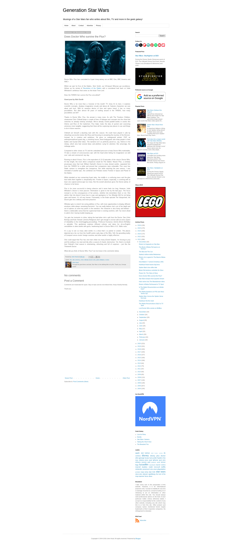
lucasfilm (143, 464)
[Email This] (90, 257)
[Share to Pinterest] (99, 257)
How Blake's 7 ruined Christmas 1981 (151, 262)
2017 (139, 352)
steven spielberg (149, 474)
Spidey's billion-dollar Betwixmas (150, 254)
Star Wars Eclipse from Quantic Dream (151, 279)
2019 (139, 346)
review (107, 260)
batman (147, 453)
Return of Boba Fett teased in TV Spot (151, 284)
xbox (150, 476)
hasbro (160, 458)
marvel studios (141, 467)
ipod (160, 460)
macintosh (152, 465)
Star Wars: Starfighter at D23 (147, 56)
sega (142, 472)
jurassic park (146, 462)
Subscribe (143, 520)
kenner (163, 462)
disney (145, 455)
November (142, 312)
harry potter (153, 458)
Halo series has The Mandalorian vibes (152, 281)
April (141, 331)
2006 (139, 383)
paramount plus (148, 469)
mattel (151, 467)
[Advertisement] (97, 359)
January (142, 340)
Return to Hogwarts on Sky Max (149, 244)
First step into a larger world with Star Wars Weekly (156, 140)
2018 (139, 349)
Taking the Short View (144, 442)
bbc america (76, 260)
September (143, 317)
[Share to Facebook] (96, 257)
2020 (139, 343)
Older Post (126, 378)
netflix (163, 467)
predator (137, 472)
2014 (139, 360)
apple (137, 453)
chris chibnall (84, 260)
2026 (139, 225)
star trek (152, 472)
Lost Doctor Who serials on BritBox (150, 308)
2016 (139, 355)
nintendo (138, 469)
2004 (139, 388)
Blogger (138, 538)
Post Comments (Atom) (80, 381)
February (142, 337)
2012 (139, 366)
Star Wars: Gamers (143, 439)
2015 (139, 357)
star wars (161, 471)
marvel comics (161, 465)
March (141, 334)
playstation (161, 469)
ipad (150, 460)
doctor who (92, 260)
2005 (139, 386)
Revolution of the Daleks (92, 88)
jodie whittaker (100, 260)
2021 (139, 239)
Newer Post (68, 378)
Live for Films (141, 434)
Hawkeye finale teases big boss (149, 264)
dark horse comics (157, 453)
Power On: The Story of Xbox (148, 273)
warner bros (143, 476)
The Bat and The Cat (145, 252)
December (142, 242)
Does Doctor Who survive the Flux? (150, 276)
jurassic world (155, 462)
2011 (139, 369)
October (142, 314)
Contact (81, 25)
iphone (155, 460)
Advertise (90, 25)
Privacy (98, 25)
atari (142, 453)
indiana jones (143, 460)
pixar (155, 469)
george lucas (144, 458)
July (140, 323)
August (141, 320)
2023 (139, 234)
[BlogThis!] (92, 257)
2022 (139, 236)
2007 (139, 380)
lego (137, 465)
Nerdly (139, 437)
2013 (139, 363)
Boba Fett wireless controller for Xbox (151, 270)
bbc (71, 260)
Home (66, 25)
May (140, 329)
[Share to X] (94, 257)
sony (146, 472)
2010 (139, 372)
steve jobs (138, 474)
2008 (139, 377)
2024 (139, 231)
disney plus (155, 456)
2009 (139, 374)
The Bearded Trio (143, 444)
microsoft (157, 467)
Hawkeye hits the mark (146, 301)
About (73, 25)
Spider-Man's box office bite (148, 267)
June (141, 326)
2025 (139, 228)
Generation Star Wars (86, 10)
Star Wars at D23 (152, 153)
